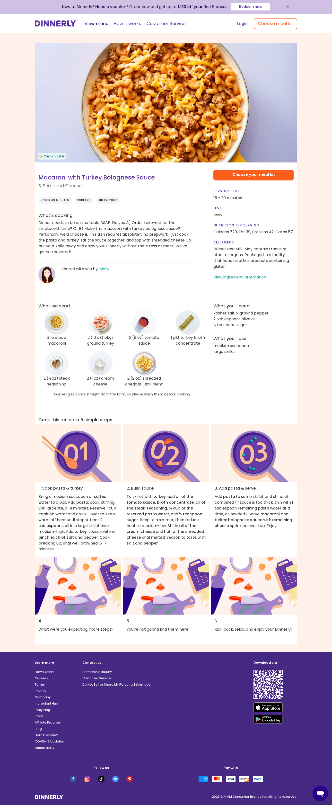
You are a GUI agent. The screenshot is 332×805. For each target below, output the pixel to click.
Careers (41, 678)
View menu (96, 23)
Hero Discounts (47, 735)
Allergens (223, 242)
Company (43, 697)
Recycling (42, 709)
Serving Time (226, 191)
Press (39, 716)
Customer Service (166, 23)
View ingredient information (239, 277)
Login (242, 24)
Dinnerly (55, 23)
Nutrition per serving (236, 225)
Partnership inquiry (97, 672)
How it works (127, 23)
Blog (38, 728)
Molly (104, 269)
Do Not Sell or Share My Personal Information (117, 684)
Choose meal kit (275, 23)
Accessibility (44, 747)
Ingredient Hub (46, 703)
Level (218, 208)
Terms (40, 684)
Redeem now (250, 6)
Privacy (40, 691)
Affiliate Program (48, 722)
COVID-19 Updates (49, 741)
